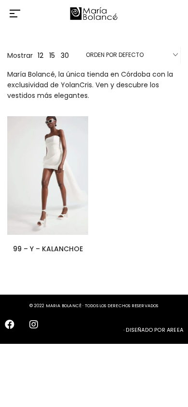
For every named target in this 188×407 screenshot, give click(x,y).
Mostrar (20, 55)
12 (40, 55)
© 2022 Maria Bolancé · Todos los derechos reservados (93, 306)
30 (65, 55)
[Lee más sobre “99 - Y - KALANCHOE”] (85, 169)
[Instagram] (38, 329)
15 (52, 55)
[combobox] (131, 55)
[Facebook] (14, 329)
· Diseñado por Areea (153, 330)
